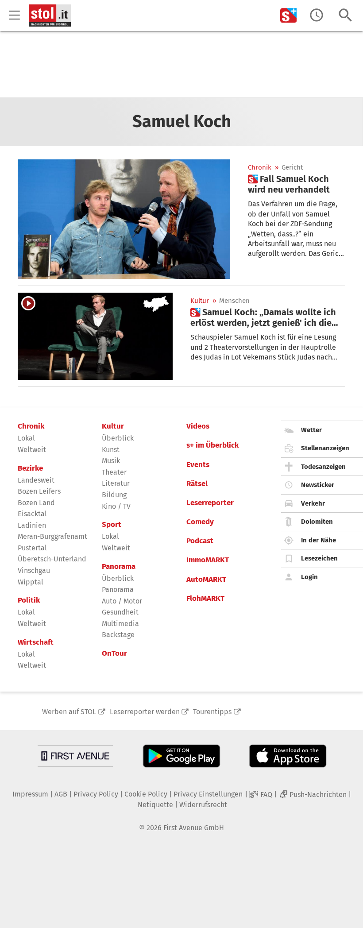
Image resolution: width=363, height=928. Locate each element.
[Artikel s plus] (124, 219)
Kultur (199, 301)
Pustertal (32, 548)
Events (197, 464)
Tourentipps (212, 712)
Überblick (118, 438)
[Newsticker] (316, 15)
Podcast (199, 541)
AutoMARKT (206, 579)
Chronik (259, 167)
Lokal (26, 438)
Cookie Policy (145, 794)
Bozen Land (36, 503)
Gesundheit (120, 612)
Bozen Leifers (39, 491)
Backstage (118, 634)
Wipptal (30, 582)
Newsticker (317, 485)
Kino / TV (116, 506)
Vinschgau (34, 570)
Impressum (30, 794)
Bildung (114, 495)
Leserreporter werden (145, 712)
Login (309, 577)
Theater (114, 472)
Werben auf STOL (69, 712)
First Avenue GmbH (193, 828)
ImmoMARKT (207, 560)
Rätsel (197, 483)
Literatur (116, 483)
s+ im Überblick (212, 445)
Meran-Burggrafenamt (52, 536)
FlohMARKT (205, 598)
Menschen (234, 301)
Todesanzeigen (323, 467)
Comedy (200, 522)
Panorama (118, 566)
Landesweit (36, 480)
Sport (111, 524)
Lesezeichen (319, 558)
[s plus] (288, 15)
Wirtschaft (36, 642)
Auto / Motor (122, 601)
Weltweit (32, 449)
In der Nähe (318, 540)
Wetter (311, 430)
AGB (60, 794)
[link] (296, 184)
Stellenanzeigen (325, 448)
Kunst (111, 449)
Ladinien (32, 525)
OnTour (114, 653)
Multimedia (120, 623)
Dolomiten (317, 522)
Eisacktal (32, 514)
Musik (111, 460)
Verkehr (313, 503)
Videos (197, 426)
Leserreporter (210, 503)
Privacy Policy (95, 794)
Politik (29, 600)
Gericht (292, 167)
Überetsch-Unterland (52, 559)
